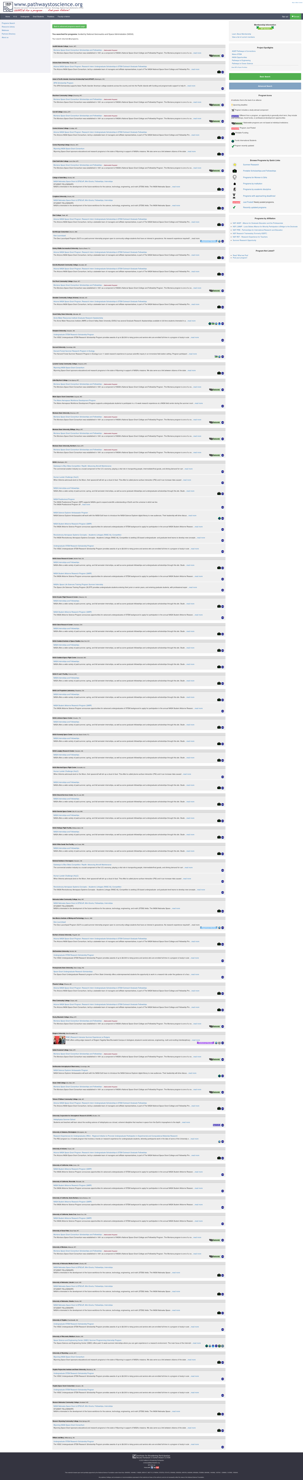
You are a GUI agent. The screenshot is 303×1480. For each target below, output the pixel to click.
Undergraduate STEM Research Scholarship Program (73, 334)
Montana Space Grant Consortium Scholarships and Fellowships (77, 50)
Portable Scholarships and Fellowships (259, 170)
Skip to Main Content (297, 2)
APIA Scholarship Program (63, 83)
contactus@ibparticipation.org (151, 1463)
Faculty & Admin (64, 16)
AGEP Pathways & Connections (244, 51)
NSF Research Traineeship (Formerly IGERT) (250, 233)
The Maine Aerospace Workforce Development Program (74, 400)
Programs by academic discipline (257, 189)
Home (7, 16)
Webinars (5, 30)
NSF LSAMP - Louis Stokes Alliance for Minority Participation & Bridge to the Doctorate (265, 226)
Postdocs (50, 16)
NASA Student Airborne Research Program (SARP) (72, 524)
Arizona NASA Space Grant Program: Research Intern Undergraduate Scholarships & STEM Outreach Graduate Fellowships (100, 66)
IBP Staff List (151, 1465)
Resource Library (8, 26)
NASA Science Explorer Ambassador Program (70, 512)
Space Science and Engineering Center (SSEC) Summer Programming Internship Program (87, 1340)
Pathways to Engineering (241, 60)
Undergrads (24, 16)
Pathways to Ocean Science (242, 63)
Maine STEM (237, 54)
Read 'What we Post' (240, 255)
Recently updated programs (254, 207)
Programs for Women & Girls (255, 177)
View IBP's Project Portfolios (239, 67)
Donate (296, 16)
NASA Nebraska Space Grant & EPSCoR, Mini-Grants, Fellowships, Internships (83, 181)
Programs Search (8, 23)
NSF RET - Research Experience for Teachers (250, 237)
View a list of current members (243, 37)
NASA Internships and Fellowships (66, 488)
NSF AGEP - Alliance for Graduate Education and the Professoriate (258, 223)
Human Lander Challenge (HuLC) (66, 477)
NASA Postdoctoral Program (64, 499)
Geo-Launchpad (59, 235)
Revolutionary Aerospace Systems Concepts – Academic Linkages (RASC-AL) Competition (87, 535)
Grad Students (38, 16)
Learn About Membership (241, 34)
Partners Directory (8, 34)
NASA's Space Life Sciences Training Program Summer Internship (78, 584)
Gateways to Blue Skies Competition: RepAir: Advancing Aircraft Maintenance (82, 466)
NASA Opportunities (239, 57)
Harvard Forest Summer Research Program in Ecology (74, 351)
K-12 (15, 16)
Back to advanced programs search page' (69, 26)
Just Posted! (248, 202)
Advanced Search (265, 86)
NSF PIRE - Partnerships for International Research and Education (258, 230)
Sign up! (285, 16)
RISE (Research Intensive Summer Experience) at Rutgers (88, 1037)
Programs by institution (252, 183)
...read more (196, 53)
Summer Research (251, 164)
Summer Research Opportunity (244, 240)
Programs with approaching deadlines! (259, 195)
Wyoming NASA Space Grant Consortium (68, 148)
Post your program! (240, 257)
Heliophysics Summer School (64, 1119)
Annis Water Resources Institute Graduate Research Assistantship (78, 318)
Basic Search (265, 76)
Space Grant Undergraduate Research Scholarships (73, 971)
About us (5, 37)
